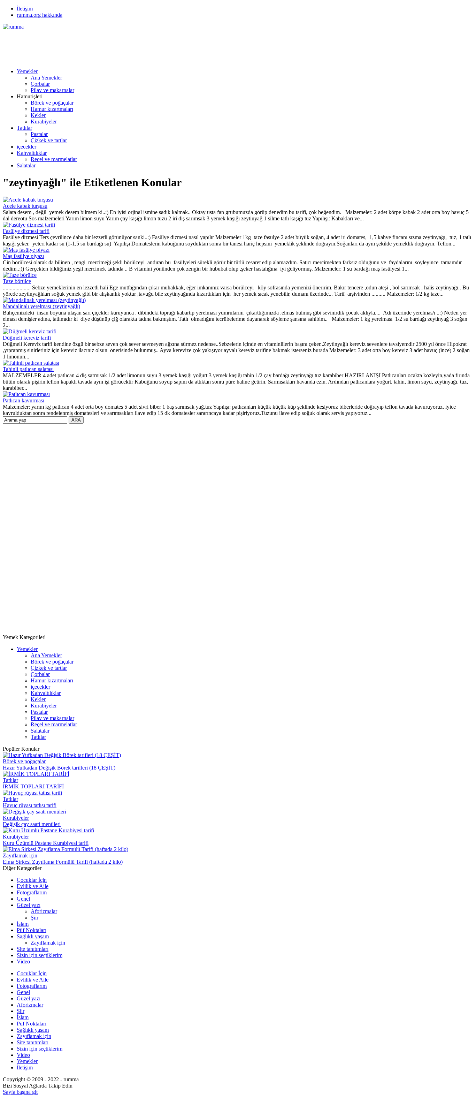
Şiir (34, 918)
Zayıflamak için (20, 855)
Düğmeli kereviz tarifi (27, 338)
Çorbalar (40, 84)
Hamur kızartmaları (52, 109)
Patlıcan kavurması (23, 400)
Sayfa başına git (20, 1092)
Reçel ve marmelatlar (54, 159)
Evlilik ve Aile (32, 886)
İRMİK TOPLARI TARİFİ (33, 786)
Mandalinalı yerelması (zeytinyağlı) (41, 306)
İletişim (25, 9)
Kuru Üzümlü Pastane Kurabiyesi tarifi (46, 843)
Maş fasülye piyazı (23, 256)
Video (23, 961)
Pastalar (39, 134)
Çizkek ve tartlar (49, 140)
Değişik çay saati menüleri (32, 824)
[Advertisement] (129, 45)
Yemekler (27, 71)
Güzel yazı (28, 905)
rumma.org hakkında (39, 15)
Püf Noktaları (31, 930)
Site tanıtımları (32, 949)
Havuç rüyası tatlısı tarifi (29, 805)
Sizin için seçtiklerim (39, 955)
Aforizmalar (44, 911)
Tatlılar (24, 128)
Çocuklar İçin (32, 880)
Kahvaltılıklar (32, 153)
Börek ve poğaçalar (52, 103)
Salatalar (26, 165)
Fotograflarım (32, 892)
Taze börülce (17, 281)
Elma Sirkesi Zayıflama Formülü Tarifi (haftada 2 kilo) (63, 862)
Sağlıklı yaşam (33, 936)
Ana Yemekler (46, 78)
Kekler (38, 115)
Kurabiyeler (44, 121)
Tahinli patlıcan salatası (28, 369)
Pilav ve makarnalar (52, 90)
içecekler (26, 147)
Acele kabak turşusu (25, 206)
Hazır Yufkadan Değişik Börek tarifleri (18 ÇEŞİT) (59, 768)
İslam (23, 924)
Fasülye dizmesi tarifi (26, 231)
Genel (23, 899)
